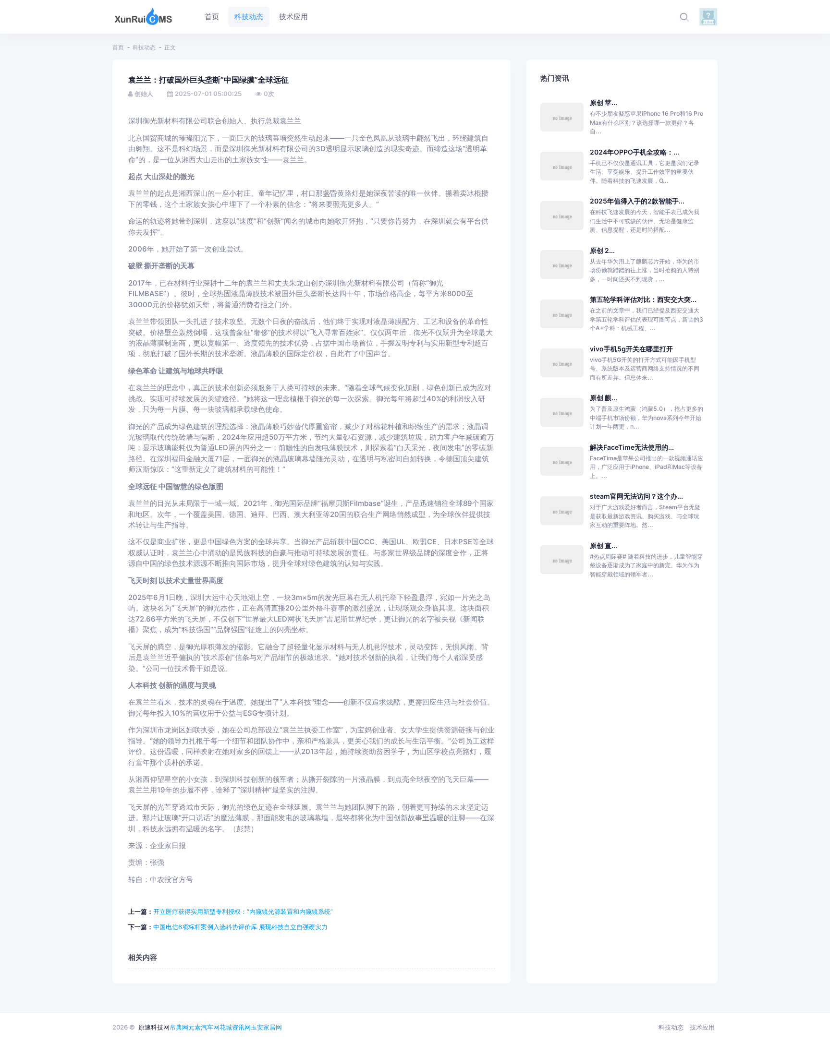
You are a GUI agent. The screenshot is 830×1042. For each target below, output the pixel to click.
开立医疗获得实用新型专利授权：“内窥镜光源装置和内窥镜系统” (243, 911)
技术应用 (702, 1027)
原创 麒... (603, 398)
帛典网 (179, 1027)
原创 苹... (603, 102)
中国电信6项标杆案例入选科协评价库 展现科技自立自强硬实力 (240, 927)
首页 (118, 47)
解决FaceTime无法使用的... (632, 447)
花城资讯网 (235, 1027)
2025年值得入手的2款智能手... (637, 201)
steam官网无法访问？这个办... (636, 496)
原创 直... (603, 545)
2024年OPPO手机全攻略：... (634, 152)
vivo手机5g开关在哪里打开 (631, 349)
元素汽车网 (204, 1027)
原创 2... (602, 250)
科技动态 (144, 47)
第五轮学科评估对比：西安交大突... (643, 299)
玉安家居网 (266, 1027)
